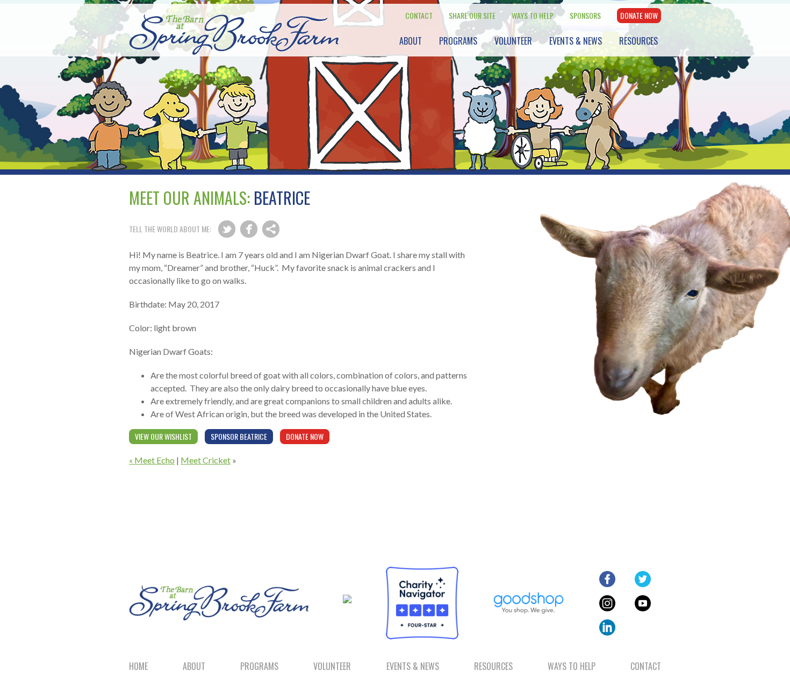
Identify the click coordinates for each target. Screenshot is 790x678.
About (410, 40)
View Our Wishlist (163, 436)
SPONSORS (585, 15)
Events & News (575, 40)
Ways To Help (571, 666)
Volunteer (513, 40)
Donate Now (305, 436)
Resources (638, 40)
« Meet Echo (152, 460)
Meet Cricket (206, 460)
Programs (458, 40)
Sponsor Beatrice (239, 436)
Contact (645, 666)
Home (138, 666)
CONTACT (419, 15)
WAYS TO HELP (533, 15)
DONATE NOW (639, 15)
